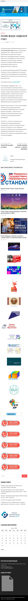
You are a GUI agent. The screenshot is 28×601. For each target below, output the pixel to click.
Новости (3, 33)
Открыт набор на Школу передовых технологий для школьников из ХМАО (13, 212)
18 (6, 540)
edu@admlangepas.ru (8, 567)
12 (10, 538)
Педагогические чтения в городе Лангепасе (12, 188)
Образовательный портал (18, 597)
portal (7, 42)
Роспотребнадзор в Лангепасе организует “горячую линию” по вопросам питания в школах (14, 236)
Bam (14, 599)
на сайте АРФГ (16, 82)
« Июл (2, 549)
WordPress (9, 599)
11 (6, 538)
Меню (4, 14)
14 (17, 538)
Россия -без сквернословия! (8, 500)
